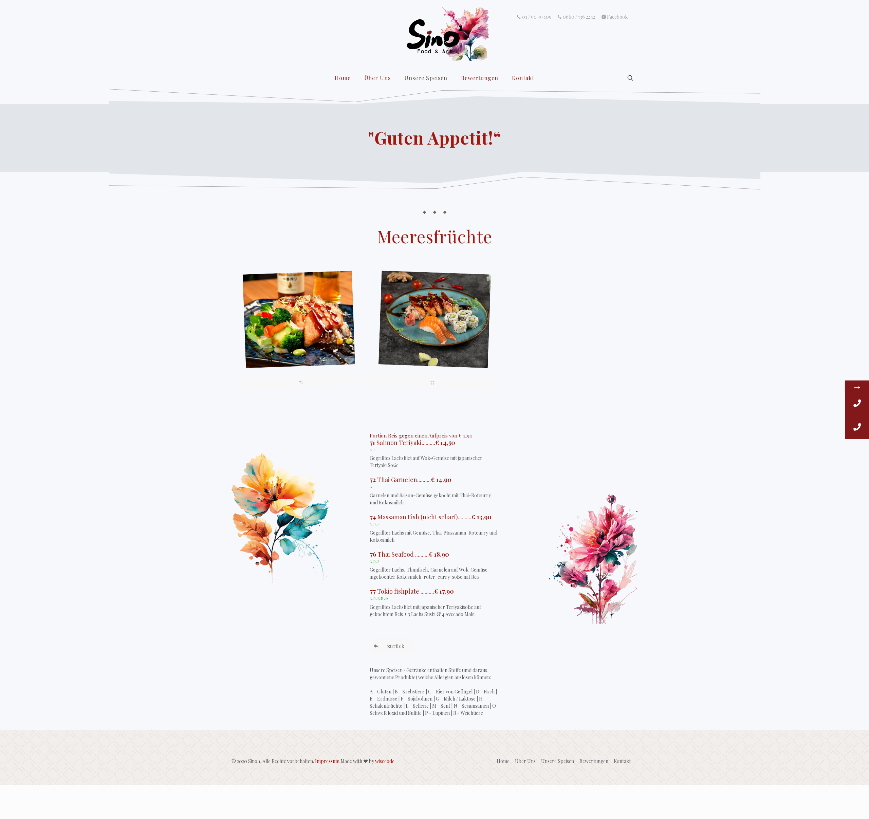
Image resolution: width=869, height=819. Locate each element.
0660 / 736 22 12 (579, 17)
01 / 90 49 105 (536, 17)
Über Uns (525, 761)
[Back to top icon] (836, 805)
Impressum (327, 761)
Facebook (617, 17)
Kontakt (622, 761)
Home (503, 761)
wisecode (384, 761)
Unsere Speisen (557, 761)
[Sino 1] (434, 34)
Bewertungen (593, 761)
